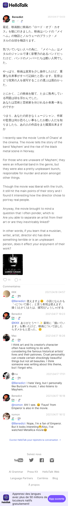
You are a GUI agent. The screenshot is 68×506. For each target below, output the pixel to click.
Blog (55, 478)
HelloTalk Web (50, 471)
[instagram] (52, 460)
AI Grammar (16, 471)
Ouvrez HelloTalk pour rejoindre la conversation (33, 439)
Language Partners (21, 478)
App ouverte (56, 498)
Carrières (42, 478)
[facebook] (42, 460)
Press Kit (32, 471)
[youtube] (18, 460)
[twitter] (31, 460)
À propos (34, 484)
